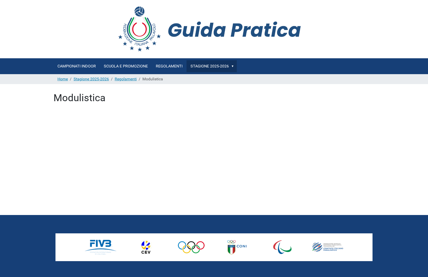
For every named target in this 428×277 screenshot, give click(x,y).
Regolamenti (169, 66)
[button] (233, 66)
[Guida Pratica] (214, 29)
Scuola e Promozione (126, 66)
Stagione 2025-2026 (209, 66)
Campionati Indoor (76, 66)
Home (62, 79)
